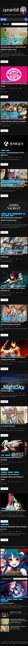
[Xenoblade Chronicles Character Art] (14, 501)
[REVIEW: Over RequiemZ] (14, 589)
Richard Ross (12, 513)
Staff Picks (10, 42)
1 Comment (20, 188)
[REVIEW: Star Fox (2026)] (5, 614)
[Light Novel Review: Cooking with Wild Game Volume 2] (5, 629)
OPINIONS (16, 472)
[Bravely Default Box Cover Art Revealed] (14, 448)
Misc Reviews (4, 40)
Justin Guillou (12, 326)
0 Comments (18, 51)
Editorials (15, 38)
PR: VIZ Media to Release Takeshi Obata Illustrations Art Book (12, 323)
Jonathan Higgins (15, 393)
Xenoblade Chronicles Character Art (13, 510)
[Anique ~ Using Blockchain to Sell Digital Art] (14, 143)
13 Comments (22, 462)
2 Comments (20, 123)
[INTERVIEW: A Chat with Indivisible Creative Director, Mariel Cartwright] (14, 110)
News (11, 40)
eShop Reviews (11, 180)
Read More (4, 61)
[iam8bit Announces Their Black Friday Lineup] (14, 74)
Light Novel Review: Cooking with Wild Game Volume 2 (18, 627)
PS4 (2, 116)
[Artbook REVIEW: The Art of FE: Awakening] (14, 245)
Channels (8, 38)
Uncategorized (13, 355)
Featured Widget (5, 115)
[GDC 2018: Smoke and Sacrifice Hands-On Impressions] (14, 209)
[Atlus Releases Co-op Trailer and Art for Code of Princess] (14, 414)
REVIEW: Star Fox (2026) (15, 612)
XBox (12, 116)
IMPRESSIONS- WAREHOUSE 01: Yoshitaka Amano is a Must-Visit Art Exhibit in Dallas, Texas (13, 47)
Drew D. (20, 629)
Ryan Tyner (12, 531)
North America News (18, 40)
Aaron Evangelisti (15, 88)
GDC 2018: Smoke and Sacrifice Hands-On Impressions (11, 219)
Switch (7, 116)
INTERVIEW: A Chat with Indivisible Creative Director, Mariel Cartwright (13, 120)
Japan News (10, 286)
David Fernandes (15, 428)
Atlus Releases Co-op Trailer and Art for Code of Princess (13, 424)
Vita (24, 286)
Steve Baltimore (15, 361)
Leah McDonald (23, 613)
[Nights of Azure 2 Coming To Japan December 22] (14, 279)
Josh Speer (14, 123)
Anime (3, 38)
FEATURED (21, 38)
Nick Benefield (12, 157)
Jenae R (11, 605)
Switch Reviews (10, 184)
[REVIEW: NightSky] (14, 382)
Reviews (3, 42)
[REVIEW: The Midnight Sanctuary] (14, 177)
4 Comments (19, 292)
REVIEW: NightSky (7, 391)
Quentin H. (11, 51)
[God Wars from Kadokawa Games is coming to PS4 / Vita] (14, 348)
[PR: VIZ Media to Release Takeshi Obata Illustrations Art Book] (14, 313)
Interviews (13, 115)
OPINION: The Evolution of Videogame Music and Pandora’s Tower (12, 476)
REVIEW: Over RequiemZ (7, 603)
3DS (2, 250)
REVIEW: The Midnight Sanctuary (12, 186)
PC (23, 115)
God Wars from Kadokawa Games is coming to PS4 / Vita (13, 358)
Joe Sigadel (13, 292)
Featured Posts (7, 579)
